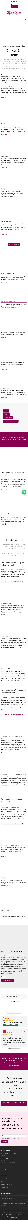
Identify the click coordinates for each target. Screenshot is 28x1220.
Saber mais (4, 134)
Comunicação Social (6, 1184)
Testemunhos (4, 1187)
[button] (22, 19)
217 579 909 (15, 4)
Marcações (14, 6)
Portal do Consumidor (13, 1216)
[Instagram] (16, 1)
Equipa (3, 1181)
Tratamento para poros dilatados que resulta (13, 1203)
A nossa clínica (5, 1179)
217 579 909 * (5, 1158)
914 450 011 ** (5, 1160)
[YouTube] (14, 1)
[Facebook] (11, 1)
